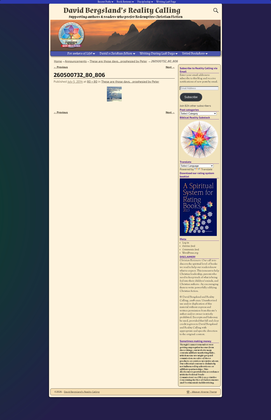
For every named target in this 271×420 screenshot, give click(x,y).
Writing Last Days (166, 2)
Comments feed (190, 249)
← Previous (61, 67)
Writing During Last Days (157, 53)
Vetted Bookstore (193, 53)
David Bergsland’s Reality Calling (121, 10)
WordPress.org (190, 253)
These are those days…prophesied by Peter (130, 81)
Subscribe (191, 97)
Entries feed (188, 246)
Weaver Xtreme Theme (204, 391)
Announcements (76, 61)
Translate (206, 169)
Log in (185, 242)
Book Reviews (124, 2)
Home (58, 61)
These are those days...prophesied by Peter (118, 61)
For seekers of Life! (79, 53)
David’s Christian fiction (116, 53)
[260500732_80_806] (114, 96)
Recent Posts (104, 2)
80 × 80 (92, 81)
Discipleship (144, 2)
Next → (170, 67)
